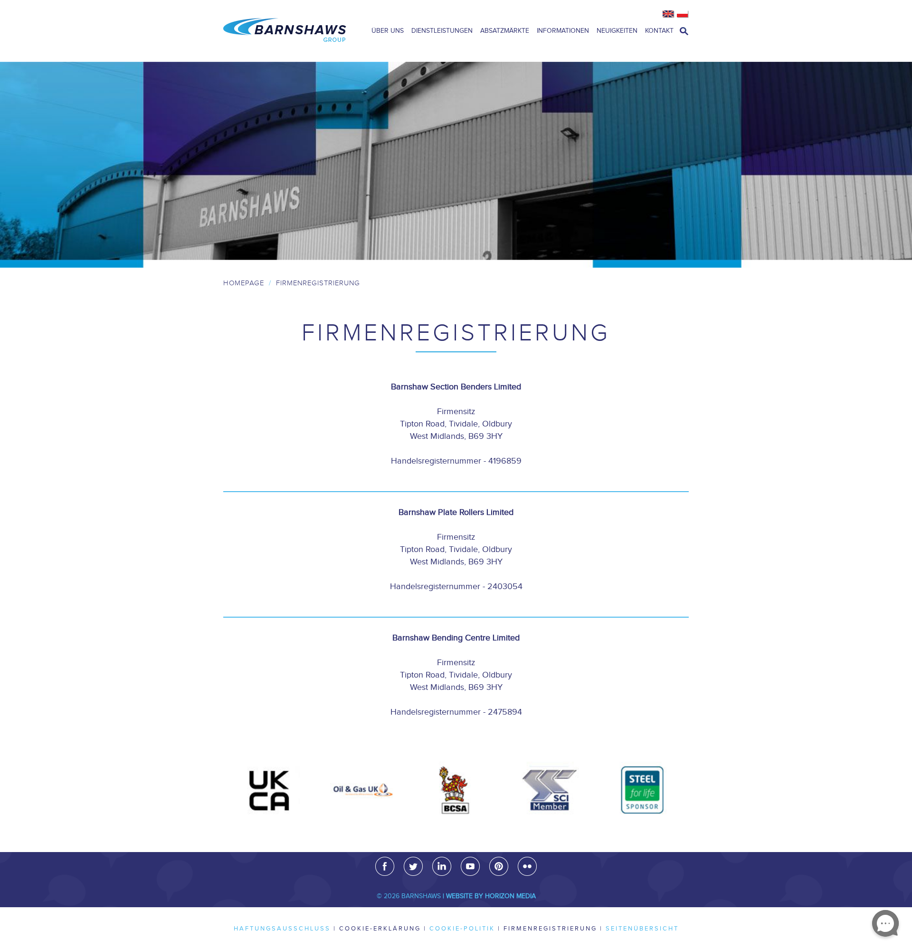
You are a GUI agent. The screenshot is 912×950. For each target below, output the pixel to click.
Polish (683, 14)
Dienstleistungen (442, 31)
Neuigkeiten (617, 31)
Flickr (527, 866)
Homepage (243, 283)
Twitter (413, 866)
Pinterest (498, 866)
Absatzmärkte (504, 31)
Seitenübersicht (642, 928)
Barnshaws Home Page (285, 31)
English (668, 14)
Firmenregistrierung (550, 928)
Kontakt (659, 31)
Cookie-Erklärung (380, 928)
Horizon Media (510, 896)
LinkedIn (441, 866)
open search (684, 31)
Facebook (384, 866)
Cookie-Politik (462, 928)
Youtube (470, 866)
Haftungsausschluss (282, 928)
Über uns (387, 31)
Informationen (563, 31)
